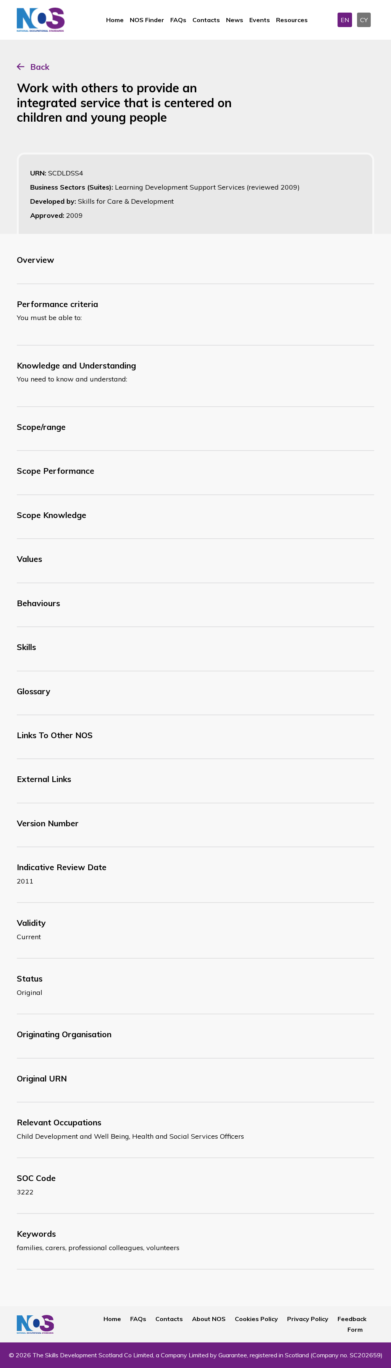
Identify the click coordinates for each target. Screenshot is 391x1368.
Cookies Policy (256, 1319)
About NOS (209, 1319)
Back (39, 67)
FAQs (178, 20)
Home (115, 20)
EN (345, 20)
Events (259, 20)
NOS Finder (147, 20)
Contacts (206, 20)
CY (364, 20)
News (234, 20)
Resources (292, 20)
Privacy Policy (307, 1319)
